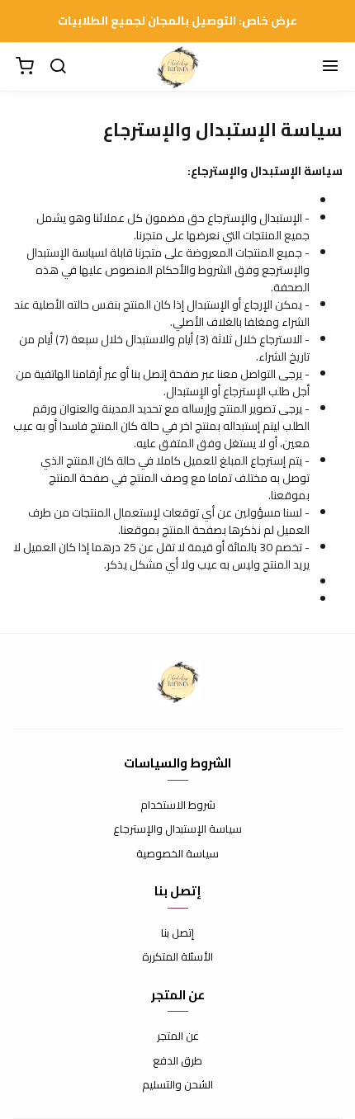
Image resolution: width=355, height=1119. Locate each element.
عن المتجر (178, 1036)
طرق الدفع (177, 1061)
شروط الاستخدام (177, 805)
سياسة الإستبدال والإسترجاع (177, 829)
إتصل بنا (177, 933)
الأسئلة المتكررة (177, 957)
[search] (57, 66)
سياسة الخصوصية (177, 854)
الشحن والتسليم (177, 1085)
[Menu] (330, 66)
